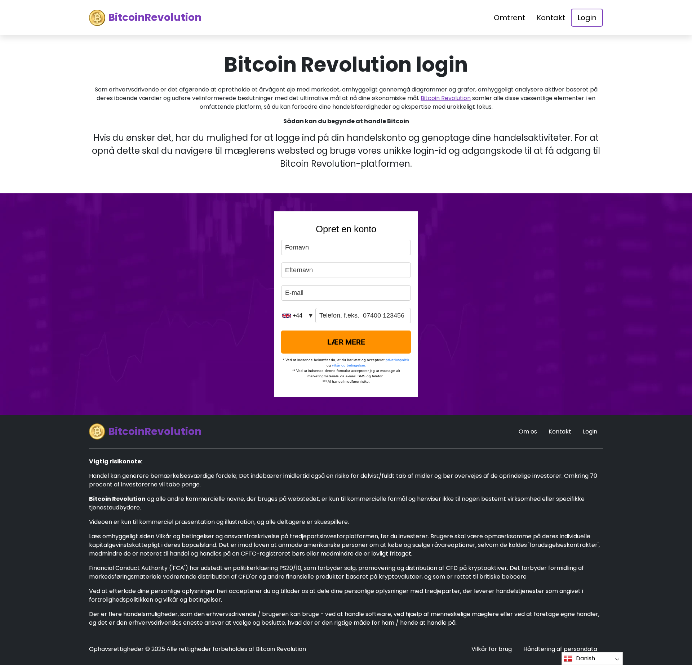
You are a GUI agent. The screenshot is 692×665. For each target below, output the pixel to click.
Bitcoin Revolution (446, 98)
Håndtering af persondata (560, 649)
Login (586, 18)
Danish (585, 658)
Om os (528, 431)
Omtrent (509, 18)
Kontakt (551, 18)
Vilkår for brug (491, 649)
